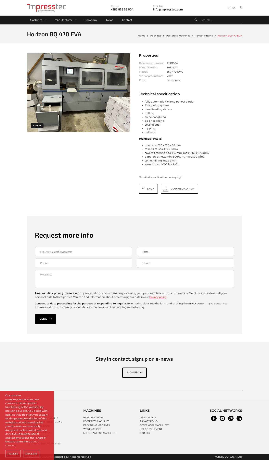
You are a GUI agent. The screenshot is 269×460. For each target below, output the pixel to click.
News (109, 19)
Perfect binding (204, 35)
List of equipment (151, 429)
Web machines (92, 429)
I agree (13, 453)
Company (91, 19)
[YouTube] (222, 418)
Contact (127, 19)
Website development (228, 456)
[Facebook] (214, 418)
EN (233, 8)
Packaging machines (96, 425)
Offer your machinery (154, 425)
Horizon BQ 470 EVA (230, 35)
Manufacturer (63, 19)
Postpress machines (178, 35)
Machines (36, 19)
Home (141, 35)
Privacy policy (158, 297)
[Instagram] (231, 418)
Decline (31, 453)
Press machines (93, 417)
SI (228, 8)
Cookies (145, 433)
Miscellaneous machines (99, 433)
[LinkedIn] (239, 418)
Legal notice (148, 417)
